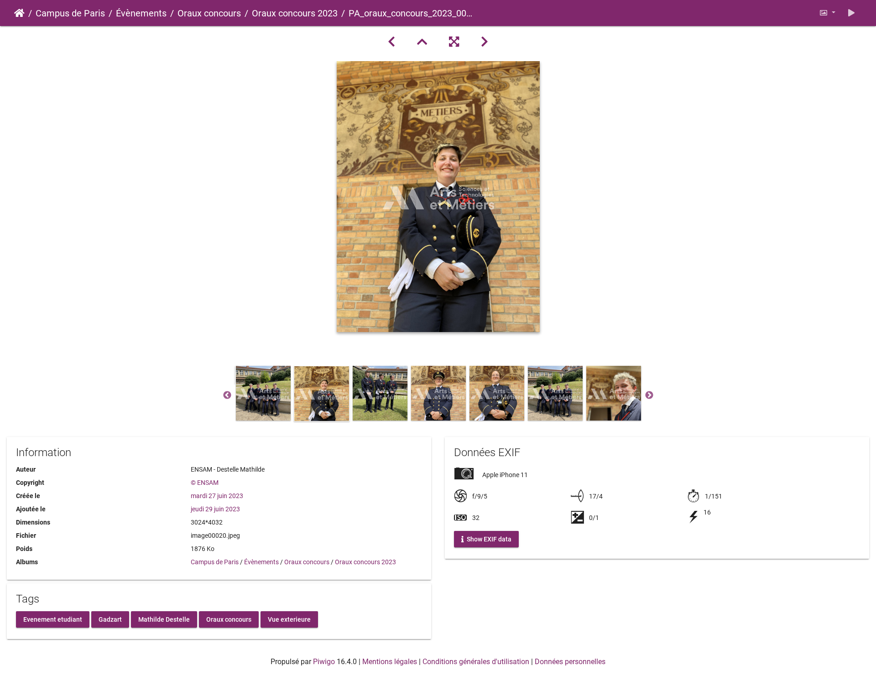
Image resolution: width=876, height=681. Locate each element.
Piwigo (324, 661)
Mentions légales (389, 661)
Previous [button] (227, 395)
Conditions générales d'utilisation (475, 661)
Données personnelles (570, 661)
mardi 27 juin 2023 (217, 495)
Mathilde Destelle (164, 619)
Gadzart (110, 619)
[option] (263, 393)
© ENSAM (205, 482)
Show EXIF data (488, 539)
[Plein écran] (454, 42)
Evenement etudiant (52, 619)
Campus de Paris (70, 13)
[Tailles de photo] (827, 13)
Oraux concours (209, 13)
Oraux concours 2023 (295, 13)
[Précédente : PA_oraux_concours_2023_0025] (391, 42)
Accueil (19, 13)
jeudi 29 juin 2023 (215, 509)
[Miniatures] (422, 42)
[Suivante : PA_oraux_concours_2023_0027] (484, 42)
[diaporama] (851, 13)
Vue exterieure (289, 619)
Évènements (141, 13)
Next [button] (649, 395)
